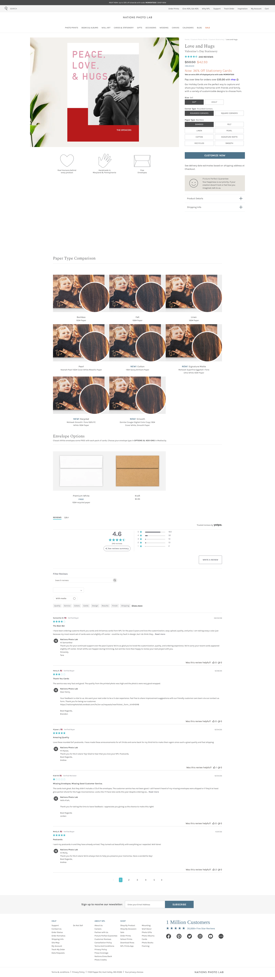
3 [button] (137, 879)
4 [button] (145, 879)
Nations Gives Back (103, 956)
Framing (145, 946)
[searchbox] (82, 580)
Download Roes (127, 942)
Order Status (57, 932)
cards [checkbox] (85, 606)
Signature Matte (229, 137)
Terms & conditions (60, 972)
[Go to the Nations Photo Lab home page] (137, 17)
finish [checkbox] (115, 606)
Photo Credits (101, 960)
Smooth (229, 143)
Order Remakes (58, 936)
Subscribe (179, 904)
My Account (57, 946)
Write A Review (210, 560)
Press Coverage (101, 953)
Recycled (199, 143)
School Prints (126, 939)
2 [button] (128, 879)
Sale (122, 932)
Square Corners (229, 113)
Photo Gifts (147, 932)
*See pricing (189, 66)
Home (187, 39)
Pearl (229, 130)
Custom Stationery (216, 39)
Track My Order (58, 949)
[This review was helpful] (214, 662)
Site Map (55, 942)
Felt (229, 124)
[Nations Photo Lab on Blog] (221, 936)
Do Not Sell (78, 925)
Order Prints (125, 936)
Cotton (199, 137)
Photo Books (147, 942)
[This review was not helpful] (219, 662)
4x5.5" (214, 102)
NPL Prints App (126, 946)
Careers (98, 929)
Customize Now (214, 155)
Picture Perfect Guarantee (106, 936)
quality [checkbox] (57, 606)
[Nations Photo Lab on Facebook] (168, 936)
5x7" (194, 102)
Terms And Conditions (104, 946)
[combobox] (26, 8)
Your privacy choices (134, 972)
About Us (99, 925)
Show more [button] (137, 605)
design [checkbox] (95, 606)
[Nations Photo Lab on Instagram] (200, 936)
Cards (144, 939)
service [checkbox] (67, 606)
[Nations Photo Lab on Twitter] (189, 936)
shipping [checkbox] (125, 606)
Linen (199, 130)
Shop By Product (127, 925)
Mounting (146, 925)
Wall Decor (147, 929)
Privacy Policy (101, 949)
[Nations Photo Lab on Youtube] (210, 936)
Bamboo (199, 124)
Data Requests (58, 953)
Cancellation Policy (103, 942)
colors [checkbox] (77, 606)
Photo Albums (148, 936)
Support (55, 925)
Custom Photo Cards (199, 39)
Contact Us (56, 929)
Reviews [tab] (57, 517)
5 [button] (154, 879)
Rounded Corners (199, 113)
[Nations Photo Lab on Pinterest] (179, 936)
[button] (155, 532)
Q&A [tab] (66, 517)
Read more (160, 634)
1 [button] (120, 879)
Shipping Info (58, 939)
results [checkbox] (105, 606)
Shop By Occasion (128, 929)
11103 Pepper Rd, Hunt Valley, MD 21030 (105, 972)
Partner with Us (101, 932)
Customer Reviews (103, 939)
